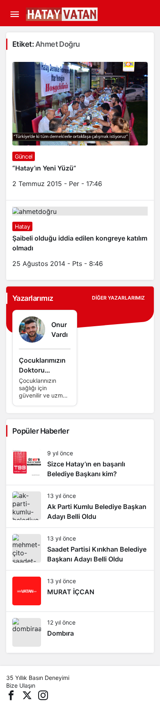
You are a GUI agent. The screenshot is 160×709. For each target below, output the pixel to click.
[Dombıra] (80, 632)
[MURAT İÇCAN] (80, 590)
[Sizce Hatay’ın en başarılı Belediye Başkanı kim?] (80, 464)
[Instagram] (43, 695)
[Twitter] (27, 695)
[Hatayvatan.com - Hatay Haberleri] (82, 13)
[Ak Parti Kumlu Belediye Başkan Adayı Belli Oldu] (80, 506)
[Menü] (14, 14)
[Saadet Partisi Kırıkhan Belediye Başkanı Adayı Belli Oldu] (80, 549)
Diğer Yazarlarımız (118, 298)
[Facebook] (11, 695)
